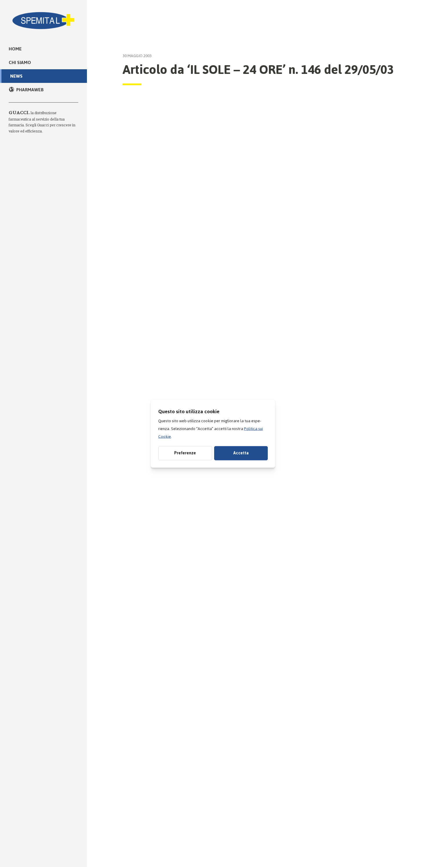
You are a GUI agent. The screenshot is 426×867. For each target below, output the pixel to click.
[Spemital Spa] (43, 17)
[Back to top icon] (396, 855)
